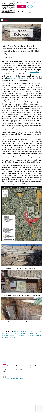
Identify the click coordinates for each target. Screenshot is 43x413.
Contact (21, 6)
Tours (18, 366)
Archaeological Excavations (23, 331)
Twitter (32, 6)
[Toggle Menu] (5, 20)
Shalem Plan (34, 72)
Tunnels (12, 337)
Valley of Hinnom (33, 367)
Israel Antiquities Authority (15, 335)
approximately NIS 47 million (17, 78)
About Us (6, 366)
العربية (30, 11)
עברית (20, 11)
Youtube (35, 6)
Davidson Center (7, 333)
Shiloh (32, 370)
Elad (14, 333)
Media (5, 370)
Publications (7, 372)
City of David (37, 331)
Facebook (28, 6)
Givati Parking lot (22, 333)
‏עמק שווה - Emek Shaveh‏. (15, 378)
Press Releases (21, 33)
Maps (4, 368)
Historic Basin (33, 333)
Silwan (7, 337)
